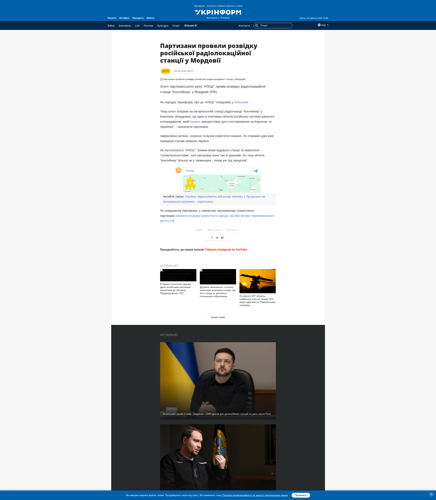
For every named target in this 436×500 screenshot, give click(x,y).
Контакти (244, 25)
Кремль (195, 121)
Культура (162, 25)
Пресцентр (138, 18)
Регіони (148, 25)
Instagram (224, 435)
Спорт (176, 25)
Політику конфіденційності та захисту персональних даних (255, 495)
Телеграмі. (241, 102)
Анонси (150, 18)
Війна (111, 25)
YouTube (241, 435)
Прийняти (301, 495)
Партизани (232, 416)
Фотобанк (124, 18)
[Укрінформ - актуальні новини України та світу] (218, 12)
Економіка (125, 25)
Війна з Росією (215, 416)
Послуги (112, 18)
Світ (137, 25)
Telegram (211, 435)
